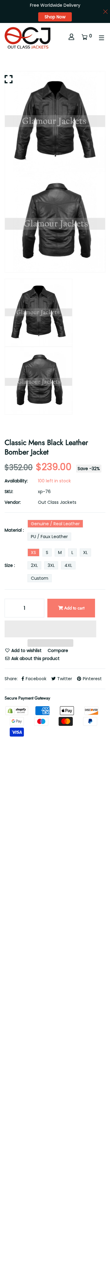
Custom (39, 578)
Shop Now (55, 17)
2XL (34, 565)
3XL (51, 565)
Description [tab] (17, 905)
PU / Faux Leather (49, 537)
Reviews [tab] (52, 905)
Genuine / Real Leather (55, 524)
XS (33, 552)
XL (85, 552)
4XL (68, 565)
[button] (50, 629)
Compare (58, 650)
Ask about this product (35, 658)
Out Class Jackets (57, 502)
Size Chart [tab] (62, 925)
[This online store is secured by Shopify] (17, 710)
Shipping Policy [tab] (20, 925)
